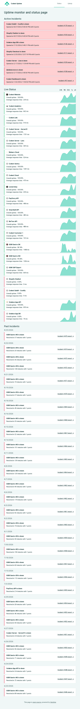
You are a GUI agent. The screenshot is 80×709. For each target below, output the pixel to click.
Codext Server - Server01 (18, 129)
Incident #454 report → (66, 603)
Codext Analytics (15, 106)
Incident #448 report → (66, 670)
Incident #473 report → (66, 358)
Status (59, 3)
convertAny (13, 187)
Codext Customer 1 (16, 233)
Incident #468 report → (66, 420)
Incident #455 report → (66, 590)
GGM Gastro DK (14, 244)
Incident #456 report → (66, 577)
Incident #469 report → (66, 407)
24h (61, 90)
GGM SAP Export (15, 267)
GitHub (70, 4)
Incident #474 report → (66, 349)
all (75, 90)
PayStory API (14, 198)
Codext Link (13, 118)
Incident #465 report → (66, 459)
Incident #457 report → (66, 564)
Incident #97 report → (66, 81)
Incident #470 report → (66, 394)
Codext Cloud (14, 175)
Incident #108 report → (66, 71)
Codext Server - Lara (16, 141)
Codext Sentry (14, 164)
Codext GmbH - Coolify (17, 290)
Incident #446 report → (66, 692)
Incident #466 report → (66, 446)
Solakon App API (15, 302)
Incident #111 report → (66, 53)
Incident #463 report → (66, 485)
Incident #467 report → (66, 433)
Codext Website (14, 95)
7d (64, 90)
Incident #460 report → (66, 525)
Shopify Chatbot (15, 279)
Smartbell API (14, 210)
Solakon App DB (14, 314)
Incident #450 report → (66, 648)
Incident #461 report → (66, 512)
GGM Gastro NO (14, 256)
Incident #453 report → (66, 612)
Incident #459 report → (66, 538)
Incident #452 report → (66, 621)
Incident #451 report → (66, 635)
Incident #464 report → (66, 472)
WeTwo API (13, 221)
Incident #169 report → (66, 35)
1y (72, 90)
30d (68, 90)
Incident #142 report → (66, 44)
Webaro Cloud (14, 152)
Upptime (53, 702)
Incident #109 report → (66, 62)
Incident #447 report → (66, 679)
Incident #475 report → (66, 336)
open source (37, 702)
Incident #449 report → (66, 657)
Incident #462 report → (66, 498)
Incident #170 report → (66, 26)
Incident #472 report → (66, 368)
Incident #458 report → (66, 551)
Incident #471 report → (66, 381)
